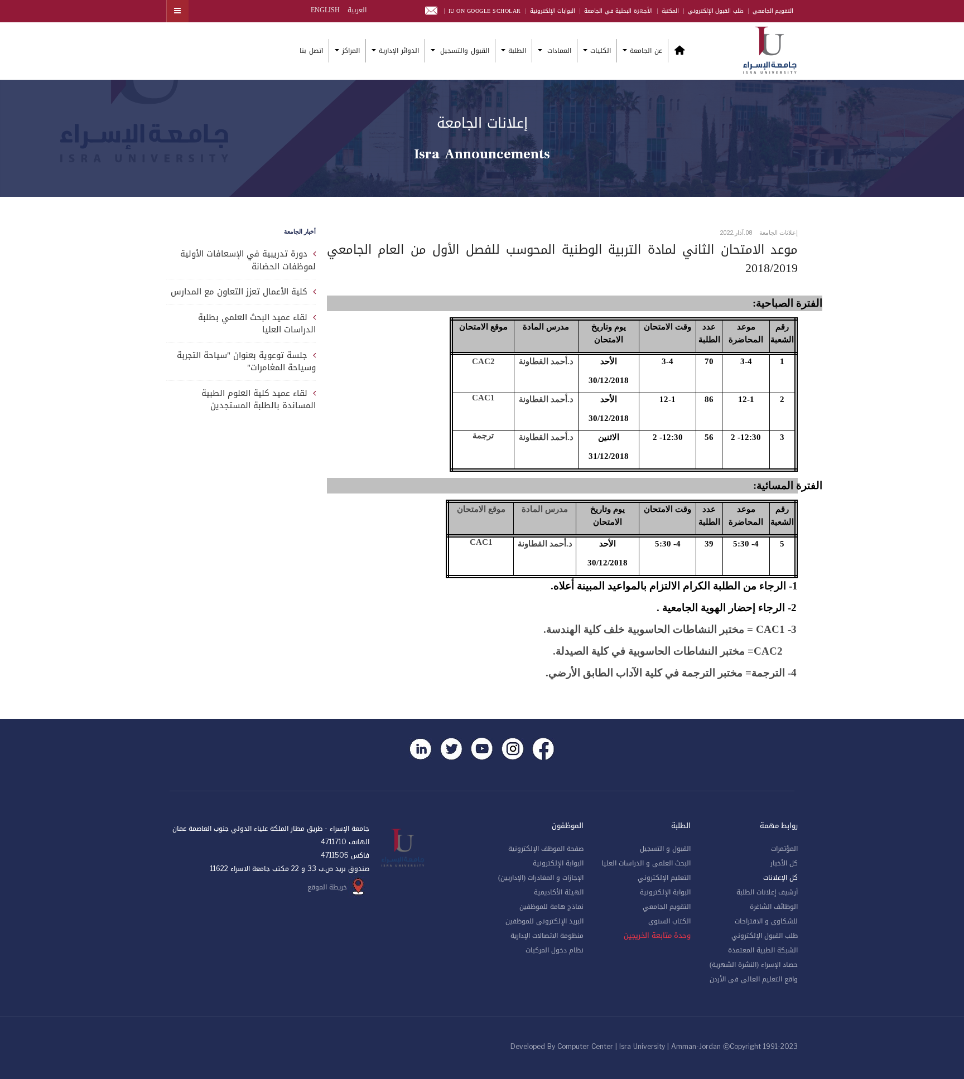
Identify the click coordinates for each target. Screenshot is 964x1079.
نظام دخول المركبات (555, 950)
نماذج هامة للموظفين (551, 907)
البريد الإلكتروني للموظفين (544, 921)
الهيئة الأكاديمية (559, 892)
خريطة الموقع (327, 887)
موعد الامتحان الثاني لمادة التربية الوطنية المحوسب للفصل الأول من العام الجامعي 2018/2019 (562, 259)
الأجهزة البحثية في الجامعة (618, 11)
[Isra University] (770, 49)
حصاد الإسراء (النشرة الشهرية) (754, 965)
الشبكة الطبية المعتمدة (763, 950)
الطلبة (517, 51)
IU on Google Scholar (485, 11)
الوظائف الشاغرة (774, 907)
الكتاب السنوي (669, 921)
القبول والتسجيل (463, 51)
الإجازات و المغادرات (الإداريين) (541, 878)
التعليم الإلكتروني (664, 878)
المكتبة (670, 11)
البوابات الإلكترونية (553, 11)
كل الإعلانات (780, 878)
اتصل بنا (311, 51)
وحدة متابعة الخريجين (657, 935)
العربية (356, 10)
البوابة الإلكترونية (665, 892)
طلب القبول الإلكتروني (716, 11)
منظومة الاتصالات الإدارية (547, 936)
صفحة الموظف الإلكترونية (546, 849)
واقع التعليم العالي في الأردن (754, 979)
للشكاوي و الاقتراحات (766, 921)
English (325, 10)
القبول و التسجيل (665, 849)
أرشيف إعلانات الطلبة (767, 892)
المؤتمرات (784, 849)
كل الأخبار (784, 863)
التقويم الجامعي (773, 11)
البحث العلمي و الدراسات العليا (646, 863)
